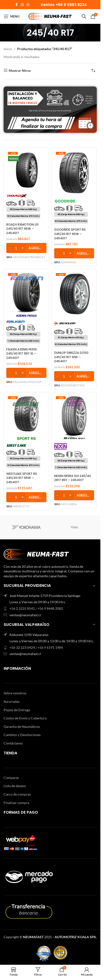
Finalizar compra (16, 803)
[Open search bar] (84, 16)
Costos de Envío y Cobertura (25, 718)
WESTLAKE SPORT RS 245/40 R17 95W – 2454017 (21, 478)
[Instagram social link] (22, 4)
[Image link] (36, 554)
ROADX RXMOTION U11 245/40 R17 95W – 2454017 (22, 228)
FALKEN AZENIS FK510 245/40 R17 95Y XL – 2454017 (21, 353)
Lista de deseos (15, 786)
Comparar (11, 778)
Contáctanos (13, 743)
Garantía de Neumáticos (22, 726)
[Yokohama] (26, 527)
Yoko (74, 527)
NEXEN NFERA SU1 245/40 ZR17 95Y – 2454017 (72, 478)
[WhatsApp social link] (28, 4)
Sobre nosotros (15, 693)
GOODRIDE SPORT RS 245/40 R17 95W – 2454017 (70, 234)
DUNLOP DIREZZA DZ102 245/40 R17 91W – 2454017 (71, 357)
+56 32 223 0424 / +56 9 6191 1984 (36, 647)
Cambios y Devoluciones (22, 735)
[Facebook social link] (16, 4)
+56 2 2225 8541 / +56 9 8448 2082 (36, 608)
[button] (26, 248)
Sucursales (12, 701)
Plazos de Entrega (17, 710)
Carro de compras (17, 794)
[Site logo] (50, 16)
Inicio (8, 49)
